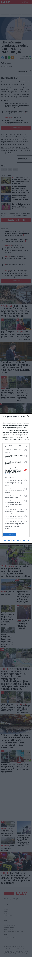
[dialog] (16, 478)
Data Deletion (6, 540)
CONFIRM (10, 534)
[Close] (28, 416)
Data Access (16, 540)
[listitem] (16, 446)
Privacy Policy (25, 540)
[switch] (25, 450)
